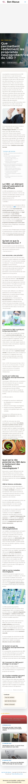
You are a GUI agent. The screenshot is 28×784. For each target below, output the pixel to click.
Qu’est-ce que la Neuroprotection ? (12, 156)
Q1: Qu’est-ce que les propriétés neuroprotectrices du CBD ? (11, 171)
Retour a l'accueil (9, 704)
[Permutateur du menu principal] (25, 1)
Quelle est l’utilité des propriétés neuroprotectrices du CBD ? (11, 162)
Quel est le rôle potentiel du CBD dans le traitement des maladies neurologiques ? (13, 165)
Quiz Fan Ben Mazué (6, 772)
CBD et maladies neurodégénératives (12, 168)
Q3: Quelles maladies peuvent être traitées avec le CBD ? (13, 177)
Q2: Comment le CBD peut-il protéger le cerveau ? (13, 174)
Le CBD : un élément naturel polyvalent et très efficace (13, 154)
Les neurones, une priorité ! (10, 157)
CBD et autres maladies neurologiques (13, 169)
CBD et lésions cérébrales (10, 166)
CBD (3, 62)
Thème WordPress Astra (17, 774)
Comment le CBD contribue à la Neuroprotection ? (11, 159)
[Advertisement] (14, 19)
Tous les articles (9, 697)
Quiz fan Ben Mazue (10, 701)
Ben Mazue (13, 1)
